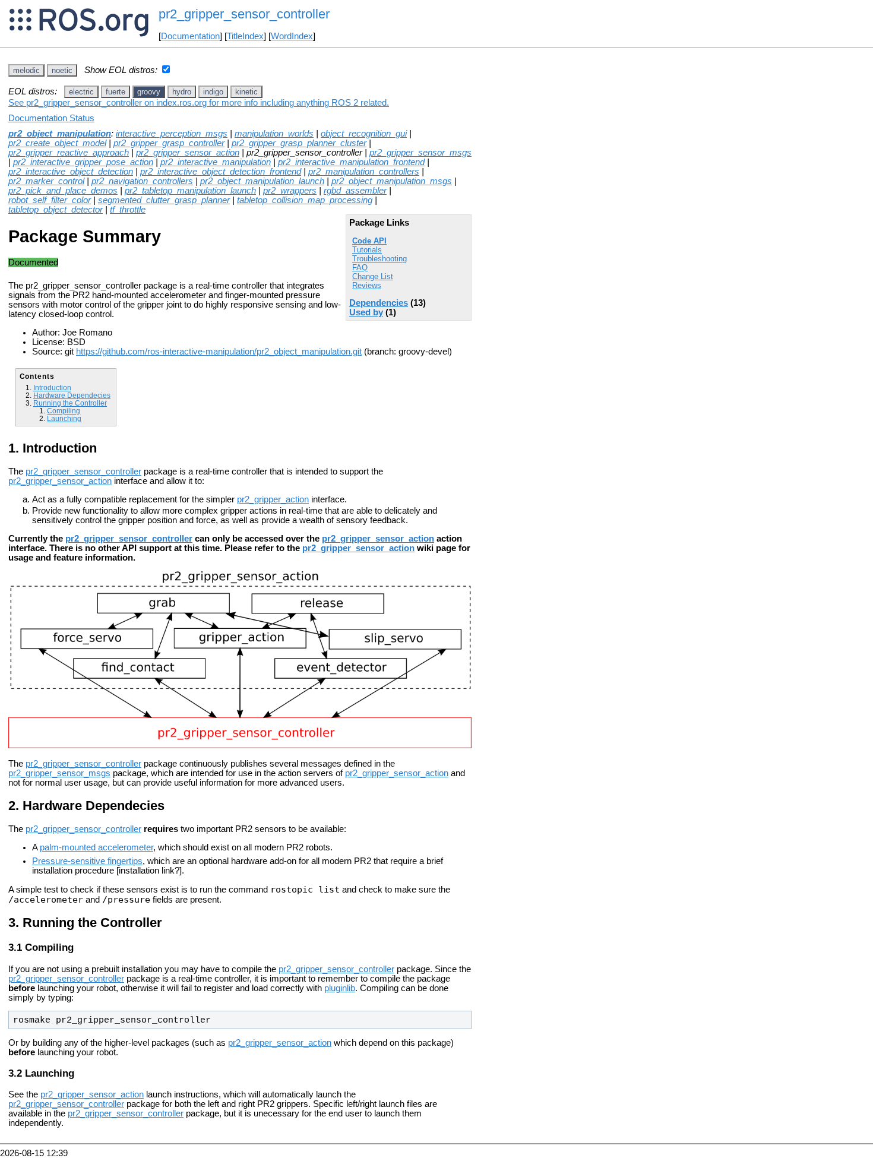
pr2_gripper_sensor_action (187, 152)
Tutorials (367, 249)
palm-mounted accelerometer (96, 847)
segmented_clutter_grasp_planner (164, 200)
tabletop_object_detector (55, 209)
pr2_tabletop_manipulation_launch (190, 190)
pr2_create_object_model (57, 143)
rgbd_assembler (355, 190)
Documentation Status (51, 118)
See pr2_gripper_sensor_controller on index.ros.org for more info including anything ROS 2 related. (198, 102)
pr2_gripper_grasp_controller (168, 143)
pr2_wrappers (290, 190)
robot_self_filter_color (49, 200)
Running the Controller (70, 403)
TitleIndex (245, 36)
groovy (148, 91)
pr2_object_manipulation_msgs (391, 181)
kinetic (246, 91)
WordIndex (292, 36)
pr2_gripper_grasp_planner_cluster (299, 143)
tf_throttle (128, 209)
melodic (26, 70)
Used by (366, 312)
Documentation (190, 36)
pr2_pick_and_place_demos (63, 190)
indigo (213, 91)
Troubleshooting (379, 258)
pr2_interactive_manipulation (215, 162)
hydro (181, 91)
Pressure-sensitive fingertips (87, 861)
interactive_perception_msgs (171, 133)
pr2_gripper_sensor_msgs (420, 152)
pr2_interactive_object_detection (70, 171)
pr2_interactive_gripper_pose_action (83, 162)
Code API (369, 240)
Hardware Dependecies (71, 395)
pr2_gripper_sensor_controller (83, 471)
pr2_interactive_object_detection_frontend (220, 171)
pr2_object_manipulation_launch (262, 181)
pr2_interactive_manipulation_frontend (351, 162)
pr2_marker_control (46, 181)
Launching (64, 418)
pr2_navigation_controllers (142, 181)
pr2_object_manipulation (59, 133)
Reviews (366, 285)
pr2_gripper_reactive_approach (68, 152)
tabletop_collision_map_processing (304, 200)
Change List (372, 276)
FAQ (360, 267)
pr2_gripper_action (273, 499)
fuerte (115, 91)
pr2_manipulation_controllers (363, 171)
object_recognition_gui (364, 133)
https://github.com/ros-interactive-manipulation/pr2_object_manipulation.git (219, 351)
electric (81, 91)
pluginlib (339, 988)
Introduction (52, 387)
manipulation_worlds (274, 133)
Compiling (63, 411)
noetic (62, 70)
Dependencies (378, 303)
